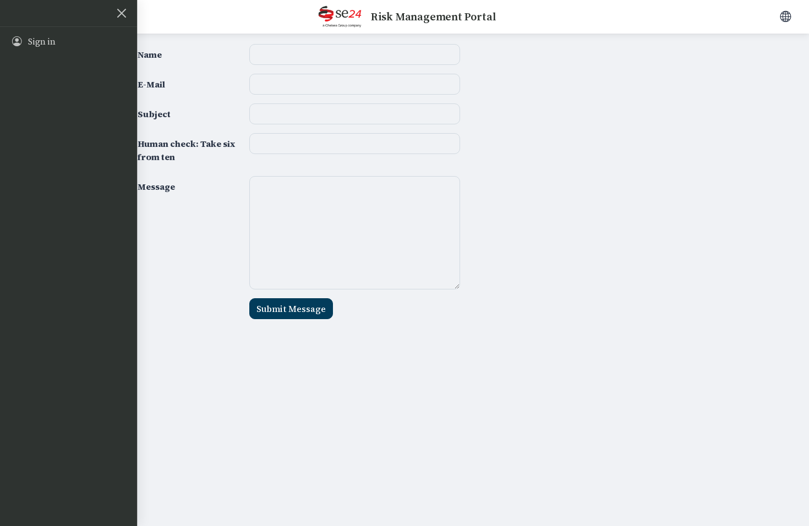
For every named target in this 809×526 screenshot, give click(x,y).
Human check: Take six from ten (186, 150)
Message (156, 186)
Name (150, 54)
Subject (154, 114)
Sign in (42, 41)
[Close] (121, 13)
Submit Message (291, 309)
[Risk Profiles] (785, 16)
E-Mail (151, 84)
